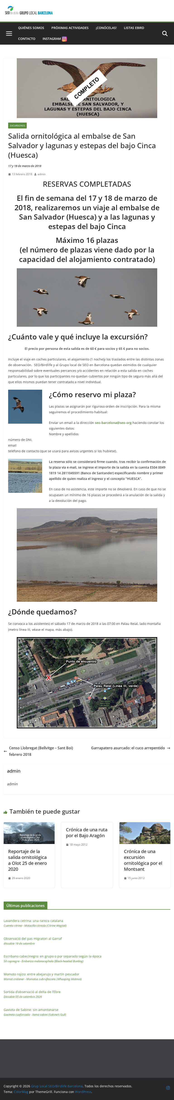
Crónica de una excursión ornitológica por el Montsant (143, 860)
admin (42, 174)
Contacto (26, 38)
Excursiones (17, 125)
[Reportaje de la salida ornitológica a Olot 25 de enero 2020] (29, 825)
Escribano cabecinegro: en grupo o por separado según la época (53, 958)
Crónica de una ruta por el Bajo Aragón (86, 833)
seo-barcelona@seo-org (114, 423)
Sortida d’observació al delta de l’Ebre (32, 994)
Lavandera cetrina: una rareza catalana (35, 923)
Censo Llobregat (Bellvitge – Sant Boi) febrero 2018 (41, 751)
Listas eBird (134, 28)
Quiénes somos (31, 28)
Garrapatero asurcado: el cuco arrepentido (128, 747)
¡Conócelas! (106, 28)
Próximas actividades (70, 28)
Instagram (52, 38)
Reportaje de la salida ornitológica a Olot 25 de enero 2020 (27, 860)
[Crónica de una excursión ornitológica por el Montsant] (144, 825)
